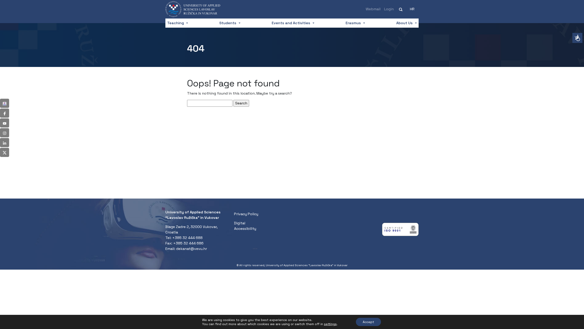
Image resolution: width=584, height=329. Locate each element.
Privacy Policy (246, 214)
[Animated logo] (192, 9)
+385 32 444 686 (188, 243)
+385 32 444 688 (187, 237)
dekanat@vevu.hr (191, 248)
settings (330, 324)
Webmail (373, 9)
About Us (404, 23)
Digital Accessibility (245, 226)
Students (227, 23)
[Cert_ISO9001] (400, 230)
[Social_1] (4, 103)
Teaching (175, 23)
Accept (368, 322)
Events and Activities (291, 23)
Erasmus (353, 23)
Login (389, 9)
